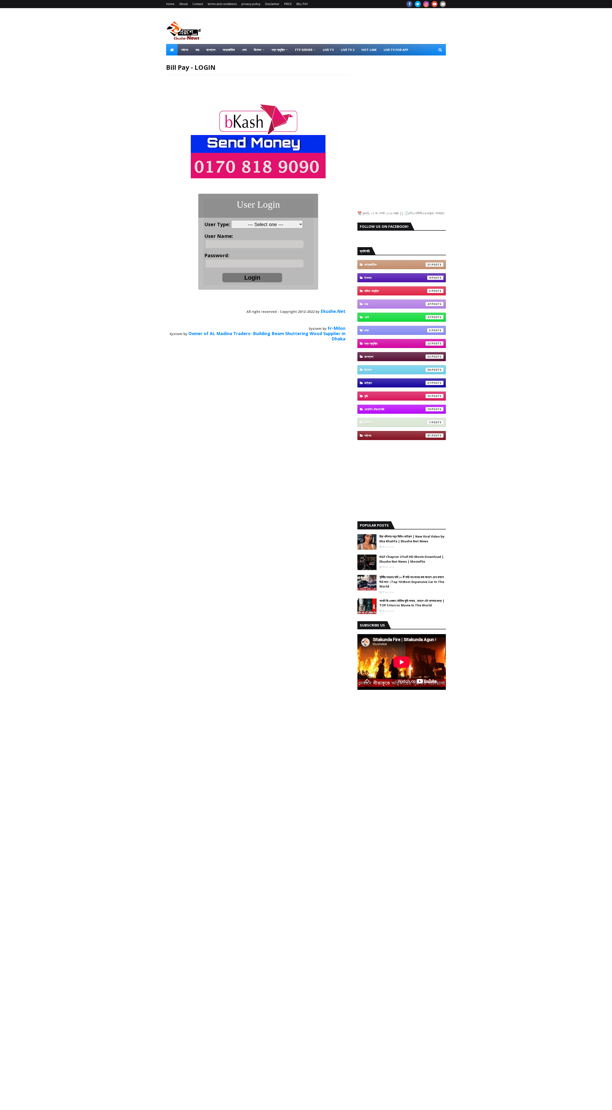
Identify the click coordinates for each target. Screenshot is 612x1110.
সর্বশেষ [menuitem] (184, 50)
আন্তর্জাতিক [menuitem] (229, 50)
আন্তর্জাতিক (397, 264)
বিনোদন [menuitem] (257, 50)
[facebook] (409, 4)
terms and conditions (222, 4)
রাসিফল (397, 422)
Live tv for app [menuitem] (396, 50)
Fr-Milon (336, 328)
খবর (397, 304)
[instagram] (426, 4)
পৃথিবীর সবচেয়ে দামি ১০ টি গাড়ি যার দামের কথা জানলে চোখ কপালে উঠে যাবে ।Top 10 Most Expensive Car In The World (411, 581)
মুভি (397, 396)
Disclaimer (272, 4)
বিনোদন (397, 370)
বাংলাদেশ (397, 356)
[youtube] (434, 4)
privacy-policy (250, 4)
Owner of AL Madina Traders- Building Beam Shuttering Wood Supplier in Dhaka (266, 336)
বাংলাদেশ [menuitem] (210, 50)
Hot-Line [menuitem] (369, 50)
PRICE (288, 4)
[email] (443, 4)
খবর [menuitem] (197, 50)
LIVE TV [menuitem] (328, 50)
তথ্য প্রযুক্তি (397, 343)
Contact (197, 4)
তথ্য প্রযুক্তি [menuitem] (278, 50)
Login (252, 277)
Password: (218, 255)
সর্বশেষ (397, 435)
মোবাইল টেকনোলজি (397, 409)
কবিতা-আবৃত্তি (397, 291)
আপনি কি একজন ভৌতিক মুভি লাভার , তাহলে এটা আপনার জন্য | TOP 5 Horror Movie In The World (411, 603)
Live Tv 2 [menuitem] (347, 50)
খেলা (397, 317)
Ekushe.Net (333, 311)
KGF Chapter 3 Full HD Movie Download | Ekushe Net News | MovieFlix (411, 559)
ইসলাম (397, 278)
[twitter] (418, 4)
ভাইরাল (397, 383)
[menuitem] (172, 49)
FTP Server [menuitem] (303, 50)
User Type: (217, 224)
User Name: (218, 236)
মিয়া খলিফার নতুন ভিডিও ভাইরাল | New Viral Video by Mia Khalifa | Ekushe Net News (411, 538)
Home (170, 4)
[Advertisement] (359, 26)
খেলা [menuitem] (244, 50)
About (183, 4)
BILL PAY (302, 4)
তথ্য (397, 330)
